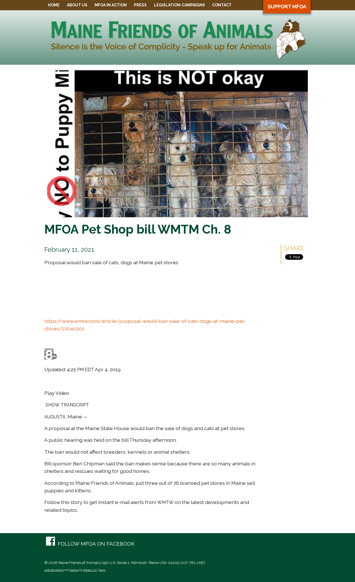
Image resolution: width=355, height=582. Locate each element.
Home (54, 5)
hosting (74, 570)
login (102, 570)
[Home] (177, 58)
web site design (54, 570)
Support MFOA (287, 6)
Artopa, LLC (90, 570)
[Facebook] (90, 544)
